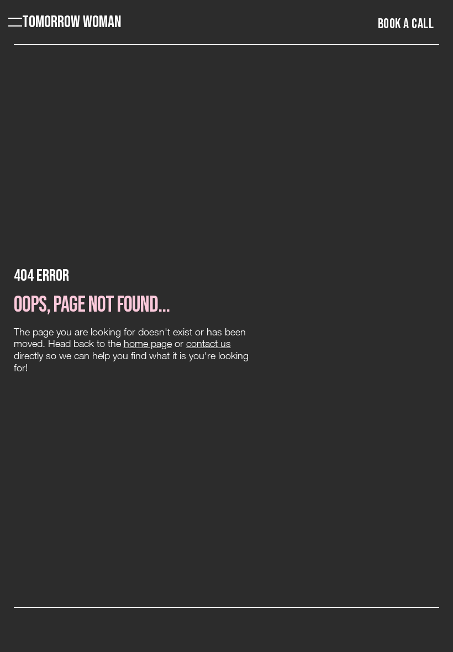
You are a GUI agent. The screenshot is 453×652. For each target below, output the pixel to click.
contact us (208, 343)
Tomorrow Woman (72, 22)
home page (148, 343)
